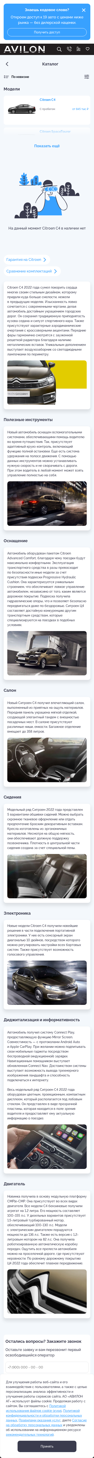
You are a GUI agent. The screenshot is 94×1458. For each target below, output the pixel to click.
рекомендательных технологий (30, 1434)
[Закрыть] (84, 10)
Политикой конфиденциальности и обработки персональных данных (44, 1415)
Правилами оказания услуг (40, 1420)
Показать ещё (47, 146)
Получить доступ (47, 32)
